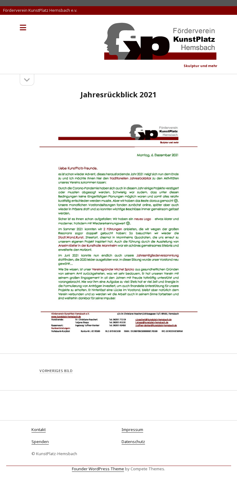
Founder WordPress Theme (98, 469)
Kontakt (38, 429)
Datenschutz (133, 441)
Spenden (40, 441)
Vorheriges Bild (56, 370)
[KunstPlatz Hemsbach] (160, 58)
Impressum (132, 429)
